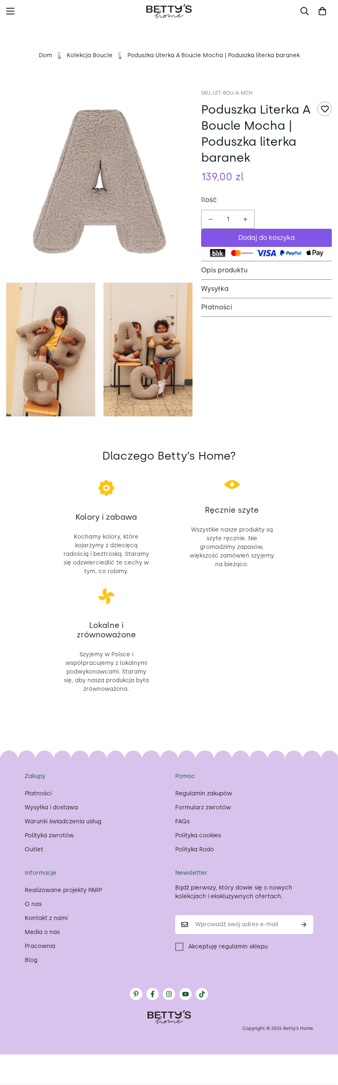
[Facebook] (152, 994)
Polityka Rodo (194, 849)
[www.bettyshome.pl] (169, 11)
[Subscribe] (304, 924)
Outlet (34, 849)
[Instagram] (169, 994)
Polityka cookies (198, 835)
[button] (322, 11)
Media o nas (42, 932)
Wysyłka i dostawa (51, 807)
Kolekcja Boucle (90, 55)
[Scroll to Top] (321, 1040)
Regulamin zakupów (203, 793)
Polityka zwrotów (49, 835)
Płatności (38, 793)
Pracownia (40, 946)
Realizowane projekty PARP (63, 890)
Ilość (209, 200)
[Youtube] (185, 994)
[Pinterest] (136, 994)
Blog (31, 960)
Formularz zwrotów (203, 807)
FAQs (182, 821)
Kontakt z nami (46, 918)
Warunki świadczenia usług (63, 821)
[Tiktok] (202, 994)
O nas (33, 904)
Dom (45, 55)
